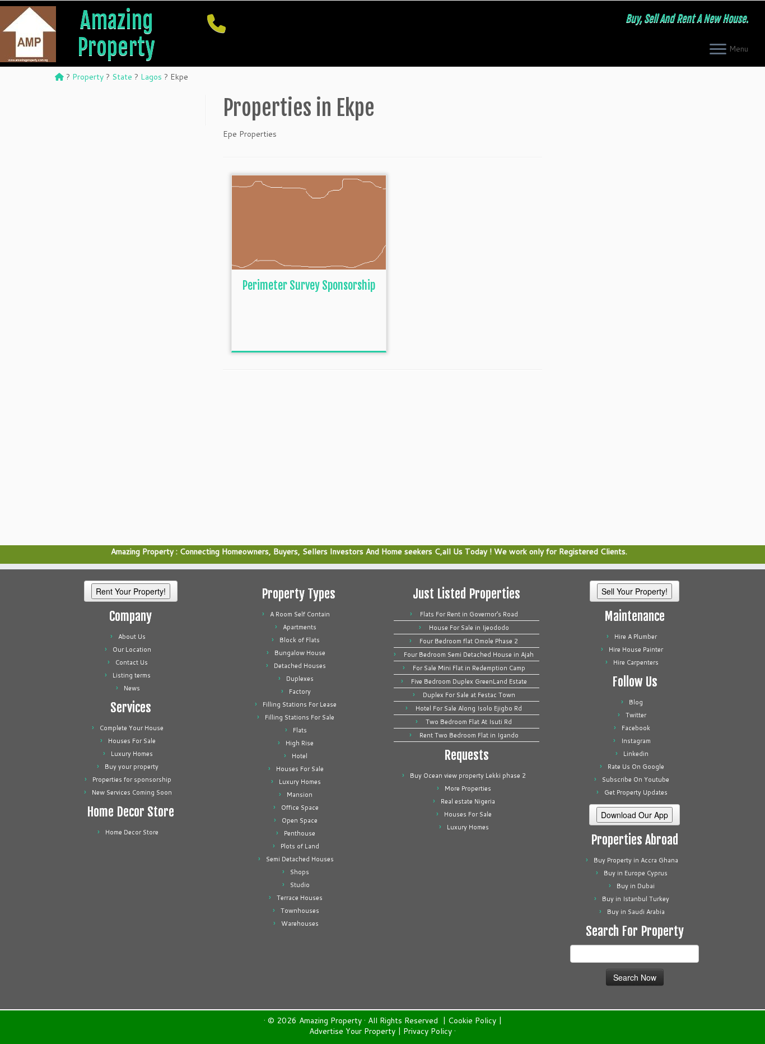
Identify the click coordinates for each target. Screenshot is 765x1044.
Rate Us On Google (636, 766)
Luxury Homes (132, 753)
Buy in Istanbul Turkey (635, 898)
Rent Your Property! (131, 591)
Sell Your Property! (634, 591)
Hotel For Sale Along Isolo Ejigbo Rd (469, 708)
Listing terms (132, 675)
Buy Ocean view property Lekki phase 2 (468, 775)
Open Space (300, 820)
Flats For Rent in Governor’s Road (469, 614)
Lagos (151, 76)
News (132, 688)
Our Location (132, 649)
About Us (132, 636)
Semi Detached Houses (300, 859)
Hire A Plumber (635, 636)
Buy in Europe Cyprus (636, 873)
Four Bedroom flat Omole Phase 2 (468, 641)
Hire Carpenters (636, 662)
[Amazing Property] (59, 76)
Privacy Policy (427, 1031)
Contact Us (131, 662)
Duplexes (300, 678)
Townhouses (300, 910)
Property (88, 76)
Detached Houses (300, 665)
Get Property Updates (636, 792)
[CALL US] (220, 23)
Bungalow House (299, 652)
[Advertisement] (326, 325)
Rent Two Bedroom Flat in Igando (469, 735)
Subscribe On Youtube (635, 779)
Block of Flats (299, 639)
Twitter (636, 715)
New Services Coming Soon (132, 792)
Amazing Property (116, 34)
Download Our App (634, 814)
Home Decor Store (131, 832)
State (122, 76)
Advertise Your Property (352, 1031)
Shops (299, 871)
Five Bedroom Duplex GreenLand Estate (469, 681)
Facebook (636, 727)
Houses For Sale (132, 740)
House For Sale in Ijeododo (469, 627)
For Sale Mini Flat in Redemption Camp (469, 667)
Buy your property (131, 766)
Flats (300, 730)
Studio (300, 884)
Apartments (299, 627)
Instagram (636, 740)
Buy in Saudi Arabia (636, 911)
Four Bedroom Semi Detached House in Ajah (469, 654)
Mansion (299, 794)
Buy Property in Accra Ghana (636, 860)
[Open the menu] (718, 49)
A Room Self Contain (300, 614)
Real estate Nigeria (468, 801)
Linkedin (636, 753)
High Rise (300, 743)
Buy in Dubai (636, 885)
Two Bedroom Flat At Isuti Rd (469, 721)
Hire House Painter (636, 649)
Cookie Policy (472, 1021)
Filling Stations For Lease (300, 704)
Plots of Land (300, 846)
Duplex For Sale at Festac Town (469, 694)
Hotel (299, 755)
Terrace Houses (300, 897)
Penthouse (299, 833)
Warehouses (300, 923)
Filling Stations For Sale (299, 717)
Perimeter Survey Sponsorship (308, 286)
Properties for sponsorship (131, 779)
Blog (636, 702)
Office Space (300, 807)
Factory (300, 691)
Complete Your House (132, 727)
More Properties (468, 788)
